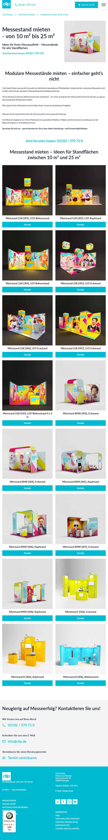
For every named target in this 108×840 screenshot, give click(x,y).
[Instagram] (69, 801)
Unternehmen (9, 814)
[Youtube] (75, 801)
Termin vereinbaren (22, 758)
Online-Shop (88, 5)
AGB (57, 815)
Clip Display (7, 14)
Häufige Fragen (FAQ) (66, 822)
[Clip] (6, 5)
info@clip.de (17, 741)
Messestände (9, 800)
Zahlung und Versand (67, 818)
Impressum (61, 812)
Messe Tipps (8, 810)
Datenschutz (62, 825)
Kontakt (7, 817)
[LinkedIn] (57, 801)
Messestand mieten (26, 14)
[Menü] (14, 812)
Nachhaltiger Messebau (15, 807)
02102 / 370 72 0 (70, 141)
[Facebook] (63, 801)
